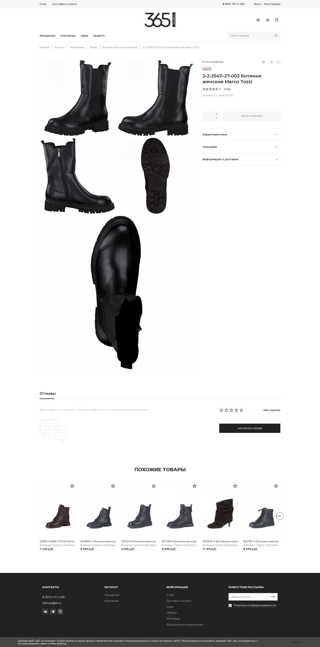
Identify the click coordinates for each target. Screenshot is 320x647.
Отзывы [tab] (48, 393)
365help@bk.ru (51, 603)
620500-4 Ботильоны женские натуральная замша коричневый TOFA (221, 541)
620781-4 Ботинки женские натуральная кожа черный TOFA (261, 541)
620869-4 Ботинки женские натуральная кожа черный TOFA (98, 541)
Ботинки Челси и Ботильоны (58, 545)
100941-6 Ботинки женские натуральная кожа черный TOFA (139, 541)
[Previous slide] (40, 516)
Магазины (173, 618)
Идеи (170, 606)
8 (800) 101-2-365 (53, 597)
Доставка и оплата (64, 3)
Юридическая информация (184, 624)
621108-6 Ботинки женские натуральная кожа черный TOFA (180, 541)
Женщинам (47, 36)
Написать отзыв (250, 428)
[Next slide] (280, 516)
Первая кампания (240, 611)
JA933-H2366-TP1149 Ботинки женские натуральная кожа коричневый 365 (58, 541)
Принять (296, 642)
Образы (171, 612)
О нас (43, 3)
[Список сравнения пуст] (267, 20)
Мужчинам (68, 36)
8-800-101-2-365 (234, 4)
